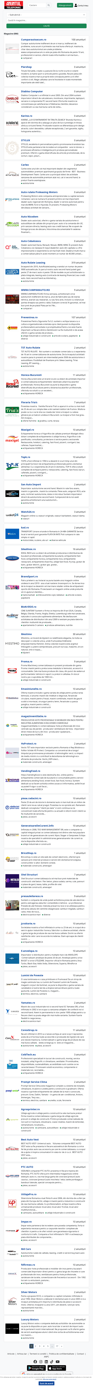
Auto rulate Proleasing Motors (39, 192)
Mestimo (26, 634)
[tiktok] (51, 1361)
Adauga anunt (65, 5)
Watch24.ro (28, 511)
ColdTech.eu (28, 1054)
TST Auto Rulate (30, 347)
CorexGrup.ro (29, 1030)
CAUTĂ (46, 26)
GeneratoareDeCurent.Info (37, 825)
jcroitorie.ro (28, 923)
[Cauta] (48, 5)
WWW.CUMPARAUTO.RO (35, 290)
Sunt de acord (46, 1383)
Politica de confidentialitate (61, 1353)
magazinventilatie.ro (33, 716)
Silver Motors (29, 1292)
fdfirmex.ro (28, 1264)
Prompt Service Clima (34, 1082)
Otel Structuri (29, 874)
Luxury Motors (30, 1319)
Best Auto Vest (30, 1139)
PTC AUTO (27, 1167)
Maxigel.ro (27, 429)
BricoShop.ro (28, 853)
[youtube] (58, 1361)
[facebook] (35, 1361)
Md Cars (26, 1249)
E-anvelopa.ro (29, 950)
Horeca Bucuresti (31, 375)
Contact (80, 1353)
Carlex (25, 164)
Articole (10, 1353)
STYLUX (25, 140)
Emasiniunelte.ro (31, 688)
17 (57, 1346)
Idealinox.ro (28, 549)
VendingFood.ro (30, 771)
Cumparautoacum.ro (33, 39)
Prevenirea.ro (29, 317)
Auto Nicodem (29, 216)
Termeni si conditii (38, 1353)
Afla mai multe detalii (49, 1379)
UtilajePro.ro (28, 1194)
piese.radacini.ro (31, 798)
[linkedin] (46, 1361)
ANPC (46, 1356)
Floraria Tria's (29, 402)
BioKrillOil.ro (28, 606)
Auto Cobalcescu (31, 241)
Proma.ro (26, 661)
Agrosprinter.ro (30, 1109)
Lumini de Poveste (32, 975)
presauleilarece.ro (32, 896)
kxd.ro (25, 527)
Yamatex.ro (28, 1002)
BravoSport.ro (29, 576)
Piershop (26, 67)
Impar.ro (26, 1221)
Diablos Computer (32, 91)
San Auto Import (31, 484)
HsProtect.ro (28, 743)
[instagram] (40, 1361)
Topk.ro (25, 457)
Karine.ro (26, 115)
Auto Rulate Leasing (33, 262)
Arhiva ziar (22, 1353)
